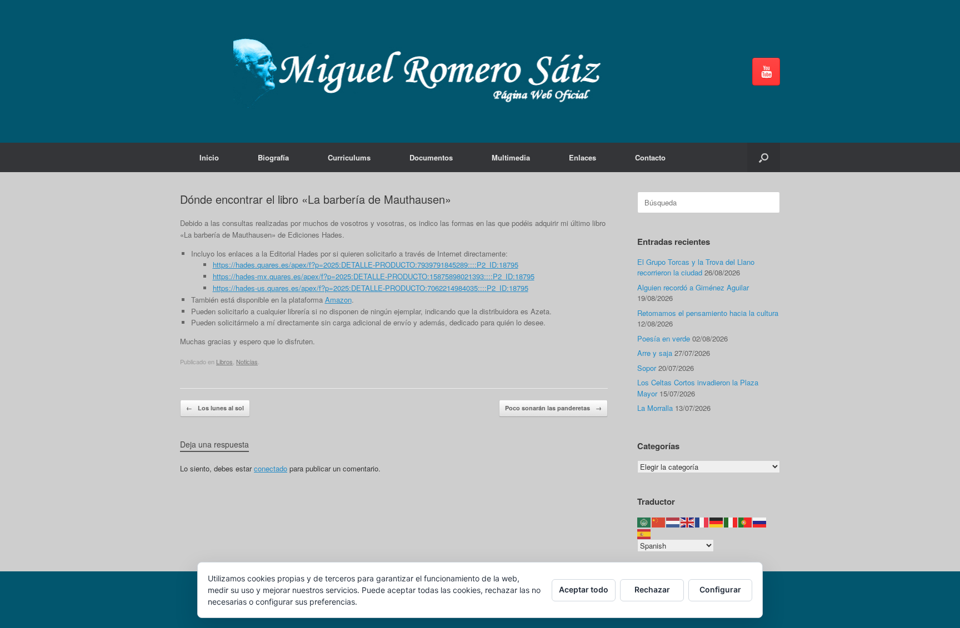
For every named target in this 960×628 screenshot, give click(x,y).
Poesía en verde (663, 338)
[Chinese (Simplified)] (659, 521)
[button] (763, 157)
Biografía (273, 157)
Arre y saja (654, 353)
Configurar (720, 589)
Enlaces (582, 157)
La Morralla (655, 408)
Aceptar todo (583, 589)
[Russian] (760, 521)
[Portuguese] (745, 521)
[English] (688, 521)
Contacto (650, 157)
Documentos (431, 157)
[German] (716, 521)
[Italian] (731, 521)
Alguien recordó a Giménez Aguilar (693, 287)
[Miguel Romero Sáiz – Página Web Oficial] (422, 71)
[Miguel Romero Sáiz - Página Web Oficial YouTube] (766, 72)
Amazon (338, 299)
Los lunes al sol (215, 408)
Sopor (646, 368)
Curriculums (349, 157)
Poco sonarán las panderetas (553, 408)
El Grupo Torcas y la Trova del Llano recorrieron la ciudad (695, 267)
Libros (224, 361)
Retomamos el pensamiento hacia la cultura (707, 313)
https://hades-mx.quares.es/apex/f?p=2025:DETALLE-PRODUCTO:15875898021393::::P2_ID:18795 (373, 276)
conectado (270, 468)
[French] (702, 521)
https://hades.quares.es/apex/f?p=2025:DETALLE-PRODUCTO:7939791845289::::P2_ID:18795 (365, 264)
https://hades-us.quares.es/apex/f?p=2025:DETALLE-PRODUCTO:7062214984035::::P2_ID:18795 (370, 288)
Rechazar (652, 589)
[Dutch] (673, 521)
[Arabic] (644, 521)
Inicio (209, 157)
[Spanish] (644, 532)
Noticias (247, 361)
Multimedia (511, 157)
